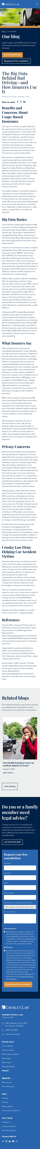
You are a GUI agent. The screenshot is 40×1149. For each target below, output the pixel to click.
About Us (6, 1078)
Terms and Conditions (10, 1110)
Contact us (6, 1122)
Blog (4, 31)
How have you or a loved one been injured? (18, 903)
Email (6, 883)
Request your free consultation (16, 61)
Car (3, 1046)
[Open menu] (37, 4)
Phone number (9, 893)
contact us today (26, 613)
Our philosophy (8, 1086)
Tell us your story (9, 912)
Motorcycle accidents (10, 1054)
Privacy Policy (24, 977)
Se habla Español (9, 1130)
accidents (9, 1046)
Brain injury (6, 1058)
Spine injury (6, 1062)
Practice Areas (8, 1042)
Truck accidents (8, 1050)
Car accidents (12, 31)
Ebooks (5, 1102)
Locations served (8, 1126)
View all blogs (9, 786)
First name (7, 863)
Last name (7, 873)
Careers (5, 1098)
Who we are (7, 1082)
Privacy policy (7, 1106)
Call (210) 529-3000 (12, 55)
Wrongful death (8, 1066)
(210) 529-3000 (11, 1030)
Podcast (5, 1070)
